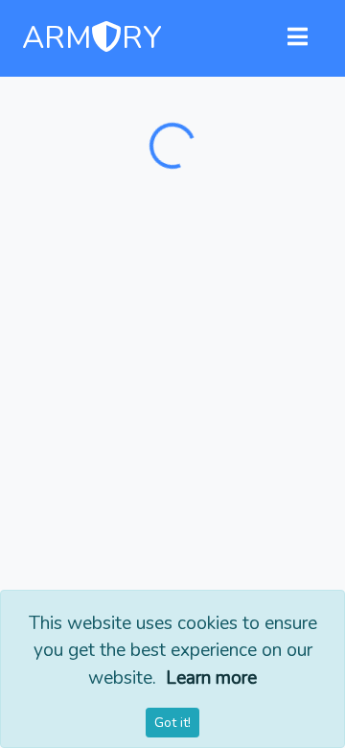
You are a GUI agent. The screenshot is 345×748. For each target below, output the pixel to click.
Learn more (211, 678)
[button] (298, 38)
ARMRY (92, 38)
